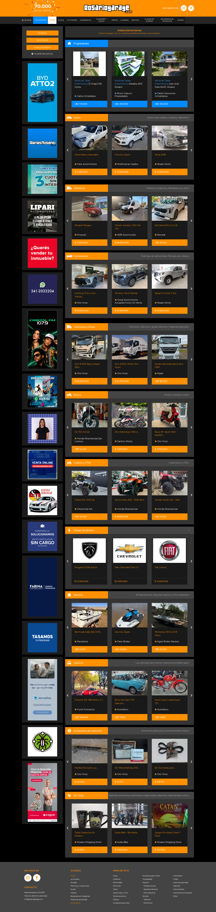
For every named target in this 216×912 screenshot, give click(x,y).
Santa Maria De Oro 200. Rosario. (168, 83)
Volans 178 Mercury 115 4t (168, 632)
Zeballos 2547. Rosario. (89, 83)
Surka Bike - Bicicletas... (86, 832)
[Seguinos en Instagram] (184, 8)
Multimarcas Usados (87, 164)
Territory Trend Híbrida (86, 293)
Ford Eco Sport (82, 154)
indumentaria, (175, 795)
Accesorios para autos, (153, 730)
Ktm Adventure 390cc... (87, 432)
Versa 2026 (120, 154)
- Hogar (175, 879)
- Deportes (176, 886)
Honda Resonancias (87, 509)
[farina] (42, 587)
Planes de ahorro (119, 896)
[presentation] (67, 79)
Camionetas (117, 882)
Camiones (117, 886)
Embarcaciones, (144, 595)
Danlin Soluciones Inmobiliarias (125, 95)
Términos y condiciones (80, 886)
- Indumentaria (178, 889)
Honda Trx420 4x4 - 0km (127, 500)
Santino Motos (84, 441)
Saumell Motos (165, 441)
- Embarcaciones (149, 886)
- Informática (177, 876)
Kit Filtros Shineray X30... (87, 768)
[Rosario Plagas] (42, 741)
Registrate (42, 40)
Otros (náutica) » (181, 595)
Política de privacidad (79, 899)
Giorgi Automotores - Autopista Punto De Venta (168, 233)
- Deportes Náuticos (150, 889)
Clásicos (116, 899)
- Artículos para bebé (180, 882)
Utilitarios (116, 879)
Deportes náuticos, (163, 595)
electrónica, (124, 795)
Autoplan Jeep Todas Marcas (169, 567)
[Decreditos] (42, 689)
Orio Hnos (82, 373)
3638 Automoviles (86, 235)
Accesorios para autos (121, 903)
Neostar (121, 235)
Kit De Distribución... (125, 768)
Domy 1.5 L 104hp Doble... (168, 364)
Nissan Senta (123, 164)
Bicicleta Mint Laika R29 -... (168, 832)
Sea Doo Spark (82, 632)
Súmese (74, 882)
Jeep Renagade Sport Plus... (169, 293)
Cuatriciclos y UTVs (120, 893)
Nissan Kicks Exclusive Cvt (168, 154)
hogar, (146, 795)
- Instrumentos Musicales (182, 893)
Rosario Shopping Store (129, 842)
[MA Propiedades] (42, 253)
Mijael (120, 373)
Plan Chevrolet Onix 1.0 (86, 567)
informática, (137, 795)
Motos (115, 889)
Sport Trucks (163, 509)
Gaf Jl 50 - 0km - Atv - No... (168, 500)
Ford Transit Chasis (164, 225)
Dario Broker (83, 641)
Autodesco (162, 302)
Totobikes (162, 842)
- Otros (174, 896)
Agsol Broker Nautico (128, 641)
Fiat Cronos (120, 567)
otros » (186, 795)
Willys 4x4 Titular (163, 700)
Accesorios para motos (176, 730)
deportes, (163, 795)
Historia (73, 893)
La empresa (75, 879)
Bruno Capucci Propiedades (83, 95)
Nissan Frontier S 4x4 (125, 293)
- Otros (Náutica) (149, 893)
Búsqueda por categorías (80, 896)
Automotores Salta (167, 164)
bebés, (154, 795)
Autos (115, 876)
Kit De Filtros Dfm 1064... (167, 768)
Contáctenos (75, 903)
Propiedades (147, 879)
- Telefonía (147, 899)
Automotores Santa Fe (169, 709)
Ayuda (73, 889)
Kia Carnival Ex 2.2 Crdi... (127, 225)
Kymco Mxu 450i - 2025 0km (89, 500)
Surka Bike (82, 842)
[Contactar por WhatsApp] (42, 143)
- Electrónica (147, 903)
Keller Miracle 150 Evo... (166, 432)
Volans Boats (163, 641)
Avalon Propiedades (167, 96)
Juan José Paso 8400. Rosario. (127, 83)
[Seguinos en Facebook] (191, 8)
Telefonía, (113, 795)
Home (73, 876)
